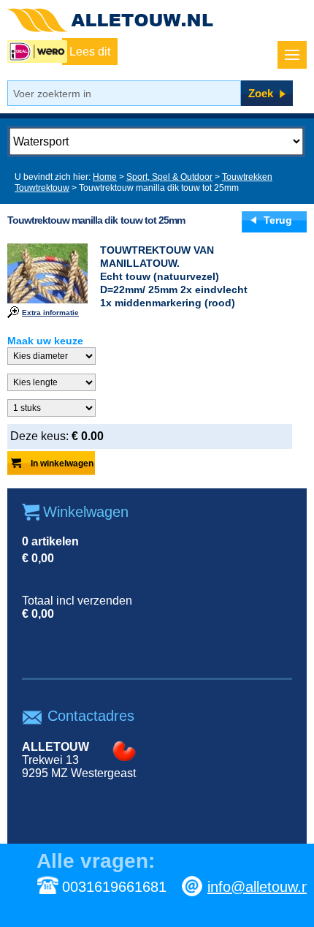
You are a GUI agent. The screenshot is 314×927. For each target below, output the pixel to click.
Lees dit (89, 51)
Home (105, 177)
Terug (278, 220)
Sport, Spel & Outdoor (169, 177)
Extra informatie (50, 313)
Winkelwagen (86, 512)
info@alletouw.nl (260, 887)
